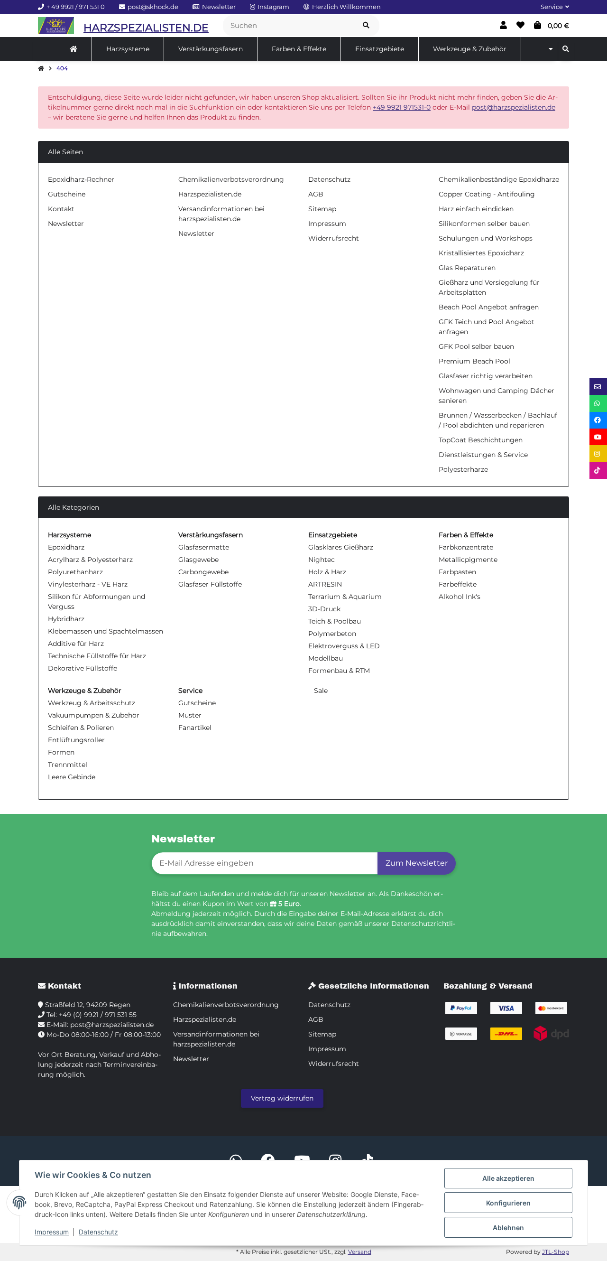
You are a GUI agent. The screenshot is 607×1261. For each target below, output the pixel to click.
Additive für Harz (76, 643)
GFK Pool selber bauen (476, 346)
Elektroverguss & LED (344, 646)
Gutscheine (66, 194)
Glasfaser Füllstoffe (210, 584)
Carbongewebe (203, 572)
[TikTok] (598, 470)
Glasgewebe (198, 559)
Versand (359, 1251)
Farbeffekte (458, 584)
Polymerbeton (332, 633)
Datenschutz (98, 1232)
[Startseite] (41, 69)
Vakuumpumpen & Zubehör (93, 715)
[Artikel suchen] (366, 26)
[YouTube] (598, 437)
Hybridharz (66, 619)
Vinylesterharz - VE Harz (88, 584)
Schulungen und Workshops (486, 238)
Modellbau (325, 658)
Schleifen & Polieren (81, 727)
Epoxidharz (66, 547)
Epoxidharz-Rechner (81, 179)
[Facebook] (598, 420)
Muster (190, 715)
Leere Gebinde (71, 777)
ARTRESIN (325, 584)
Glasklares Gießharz (340, 547)
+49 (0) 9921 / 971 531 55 (98, 1014)
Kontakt (61, 209)
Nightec (321, 559)
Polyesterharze (463, 469)
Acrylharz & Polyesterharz (90, 559)
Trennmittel (67, 764)
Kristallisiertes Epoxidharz (481, 253)
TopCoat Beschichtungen (481, 440)
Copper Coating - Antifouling (487, 194)
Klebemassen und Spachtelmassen (105, 631)
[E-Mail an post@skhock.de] (598, 386)
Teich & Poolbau (334, 621)
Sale (320, 690)
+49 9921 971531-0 (402, 107)
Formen (61, 752)
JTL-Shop (555, 1251)
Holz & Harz (327, 572)
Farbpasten (457, 572)
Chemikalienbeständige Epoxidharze (499, 179)
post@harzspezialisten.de (513, 107)
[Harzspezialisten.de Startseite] (56, 25)
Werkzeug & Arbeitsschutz (91, 703)
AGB (315, 194)
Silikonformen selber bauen (484, 223)
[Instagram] (598, 453)
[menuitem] (73, 49)
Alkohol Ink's (459, 596)
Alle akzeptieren (508, 1178)
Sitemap (322, 209)
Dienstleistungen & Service (483, 454)
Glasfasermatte (203, 547)
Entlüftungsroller (76, 740)
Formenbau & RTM (339, 670)
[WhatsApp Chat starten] (598, 403)
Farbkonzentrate (466, 547)
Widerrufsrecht (333, 238)
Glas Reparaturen (467, 267)
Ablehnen (508, 1228)
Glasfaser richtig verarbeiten (486, 376)
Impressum (52, 1232)
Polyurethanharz (75, 572)
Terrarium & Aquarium (345, 596)
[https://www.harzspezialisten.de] (73, 49)
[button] (551, 7)
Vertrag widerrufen (282, 1098)
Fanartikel (195, 727)
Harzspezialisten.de (209, 194)
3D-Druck (324, 609)
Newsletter (66, 223)
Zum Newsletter (417, 863)
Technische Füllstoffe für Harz (97, 656)
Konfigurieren (508, 1203)
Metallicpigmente (468, 559)
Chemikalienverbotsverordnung (231, 179)
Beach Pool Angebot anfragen (489, 307)
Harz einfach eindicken (476, 209)
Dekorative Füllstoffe (82, 668)
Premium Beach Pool (474, 361)
